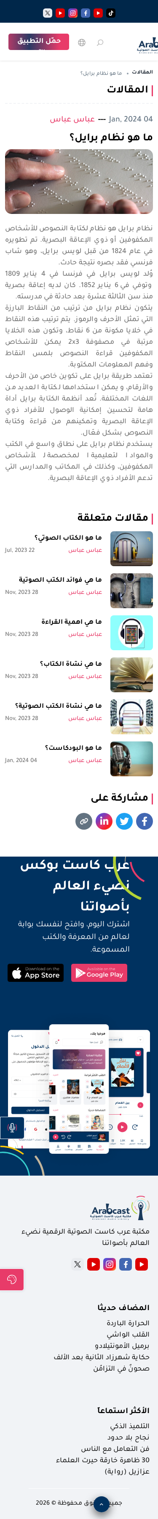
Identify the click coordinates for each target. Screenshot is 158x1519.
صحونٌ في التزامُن (121, 1369)
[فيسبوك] (85, 13)
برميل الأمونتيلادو (122, 1346)
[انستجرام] (73, 13)
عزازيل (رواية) (127, 1472)
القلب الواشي (128, 1335)
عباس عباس (72, 120)
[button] (12, 1128)
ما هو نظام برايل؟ (111, 138)
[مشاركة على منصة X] (124, 821)
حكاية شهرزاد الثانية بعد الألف (102, 1358)
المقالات (142, 73)
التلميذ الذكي (130, 1427)
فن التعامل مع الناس (115, 1449)
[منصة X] (78, 1264)
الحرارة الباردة (128, 1324)
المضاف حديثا (123, 1309)
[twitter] (47, 13)
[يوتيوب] (98, 13)
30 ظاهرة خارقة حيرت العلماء (103, 1461)
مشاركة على (119, 799)
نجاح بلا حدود (128, 1438)
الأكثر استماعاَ (123, 1412)
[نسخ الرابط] (83, 821)
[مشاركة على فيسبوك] (144, 821)
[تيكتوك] (110, 13)
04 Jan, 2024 (131, 120)
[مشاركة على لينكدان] (104, 821)
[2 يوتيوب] (60, 13)
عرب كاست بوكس (67, 867)
